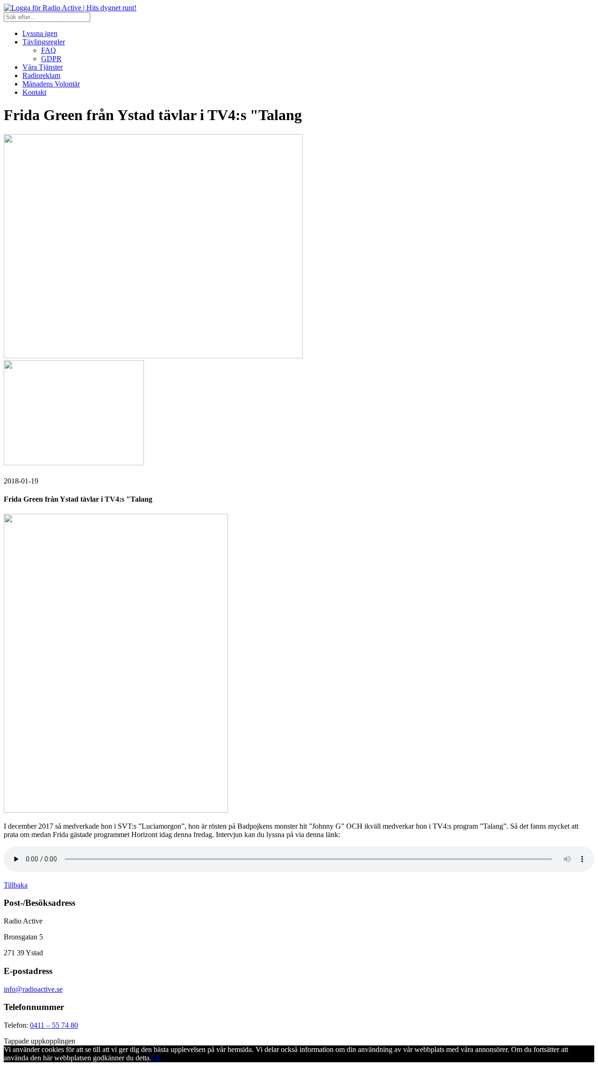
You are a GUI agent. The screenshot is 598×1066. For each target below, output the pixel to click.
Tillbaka (16, 885)
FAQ (48, 50)
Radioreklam (41, 75)
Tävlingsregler (43, 42)
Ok (156, 1058)
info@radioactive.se (33, 989)
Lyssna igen (39, 33)
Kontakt (34, 92)
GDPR (51, 59)
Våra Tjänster (42, 67)
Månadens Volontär (51, 84)
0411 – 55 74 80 (54, 1025)
